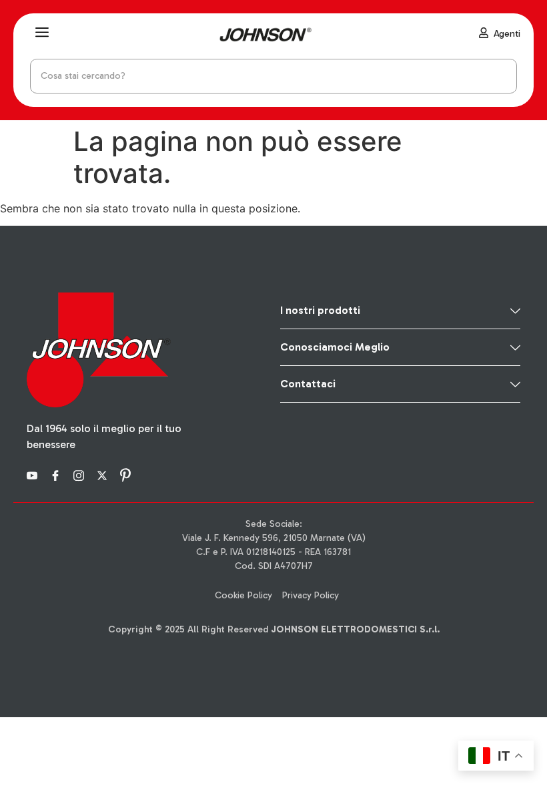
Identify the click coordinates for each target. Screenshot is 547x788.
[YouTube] (34, 474)
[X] (104, 474)
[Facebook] (57, 474)
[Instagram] (80, 474)
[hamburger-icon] (42, 34)
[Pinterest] (127, 474)
